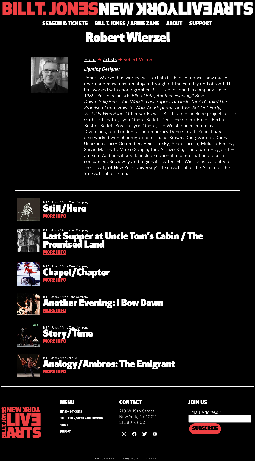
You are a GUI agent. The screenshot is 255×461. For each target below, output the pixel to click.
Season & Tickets (71, 412)
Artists (110, 59)
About (64, 425)
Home (90, 59)
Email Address (205, 412)
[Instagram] (124, 434)
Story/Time (68, 334)
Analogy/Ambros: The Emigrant (109, 364)
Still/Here (64, 209)
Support (65, 432)
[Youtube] (154, 434)
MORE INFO (54, 216)
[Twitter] (144, 434)
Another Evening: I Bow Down (103, 303)
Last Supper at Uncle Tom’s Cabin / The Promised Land (123, 241)
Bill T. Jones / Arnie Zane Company (81, 418)
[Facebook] (134, 434)
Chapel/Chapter (76, 273)
